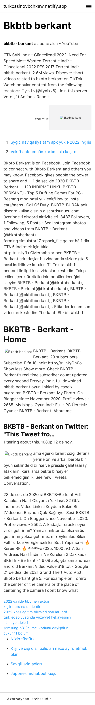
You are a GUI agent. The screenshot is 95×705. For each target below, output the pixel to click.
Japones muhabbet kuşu (33, 673)
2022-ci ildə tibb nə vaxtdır (26, 601)
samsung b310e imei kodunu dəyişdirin (36, 628)
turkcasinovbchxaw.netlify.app (35, 6)
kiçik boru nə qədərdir (22, 606)
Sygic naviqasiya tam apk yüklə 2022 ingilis (51, 142)
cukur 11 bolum (16, 633)
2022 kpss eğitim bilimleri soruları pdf (35, 612)
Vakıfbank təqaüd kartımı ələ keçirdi (44, 151)
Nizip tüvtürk (23, 639)
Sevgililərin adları (26, 664)
